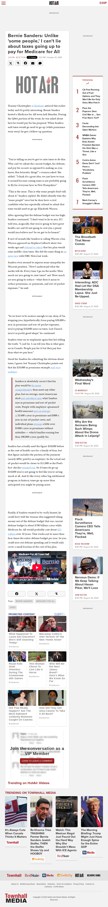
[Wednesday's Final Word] (88, 367)
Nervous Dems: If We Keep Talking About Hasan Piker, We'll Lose (87, 583)
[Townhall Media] (16, 898)
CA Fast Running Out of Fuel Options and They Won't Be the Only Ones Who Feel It (91, 96)
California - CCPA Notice (54, 887)
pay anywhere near (31, 398)
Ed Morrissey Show (27, 884)
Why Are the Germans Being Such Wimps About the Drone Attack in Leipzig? (87, 429)
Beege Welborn (82, 543)
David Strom (81, 303)
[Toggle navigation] (3, 3)
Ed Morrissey (81, 390)
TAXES (13, 607)
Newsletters (41, 884)
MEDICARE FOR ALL (45, 601)
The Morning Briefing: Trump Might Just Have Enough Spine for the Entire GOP (91, 838)
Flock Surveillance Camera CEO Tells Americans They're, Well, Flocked (87, 528)
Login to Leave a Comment (37, 760)
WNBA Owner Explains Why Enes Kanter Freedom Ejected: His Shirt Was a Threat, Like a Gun (91, 145)
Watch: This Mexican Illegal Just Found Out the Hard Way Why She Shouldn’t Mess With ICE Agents (66, 840)
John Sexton (17, 57)
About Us (15, 884)
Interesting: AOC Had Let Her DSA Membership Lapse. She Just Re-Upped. (87, 289)
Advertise (51, 884)
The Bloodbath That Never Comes (85, 240)
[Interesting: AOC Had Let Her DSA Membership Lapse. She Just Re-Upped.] (88, 270)
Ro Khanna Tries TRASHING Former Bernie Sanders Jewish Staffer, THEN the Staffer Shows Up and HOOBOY (40, 841)
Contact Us (90, 884)
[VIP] (103, 3)
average (38, 424)
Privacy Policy (78, 884)
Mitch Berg (80, 250)
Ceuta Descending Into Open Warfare (90, 126)
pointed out (28, 467)
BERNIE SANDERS (24, 601)
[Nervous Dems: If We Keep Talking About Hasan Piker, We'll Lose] (88, 565)
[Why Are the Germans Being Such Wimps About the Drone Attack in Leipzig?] (88, 409)
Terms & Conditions (64, 884)
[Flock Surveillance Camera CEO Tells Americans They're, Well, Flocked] (88, 507)
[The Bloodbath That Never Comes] (88, 224)
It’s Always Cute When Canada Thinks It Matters (16, 833)
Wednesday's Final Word (84, 381)
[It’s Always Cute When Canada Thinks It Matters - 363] (16, 811)
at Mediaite (38, 106)
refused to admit (33, 247)
